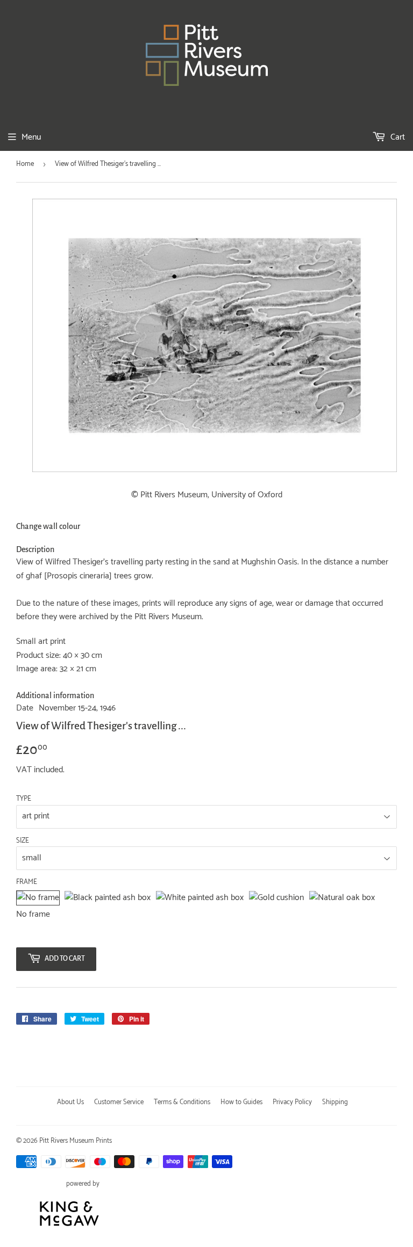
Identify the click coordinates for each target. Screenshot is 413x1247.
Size (22, 841)
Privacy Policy (292, 1102)
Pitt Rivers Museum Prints (75, 1141)
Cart (396, 137)
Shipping (335, 1102)
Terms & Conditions (182, 1102)
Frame (26, 882)
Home (25, 164)
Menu (31, 137)
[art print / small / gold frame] (276, 897)
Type (23, 799)
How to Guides (241, 1102)
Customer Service (119, 1102)
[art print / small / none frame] (38, 897)
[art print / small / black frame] (107, 897)
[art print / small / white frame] (199, 897)
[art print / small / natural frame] (342, 897)
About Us (70, 1102)
